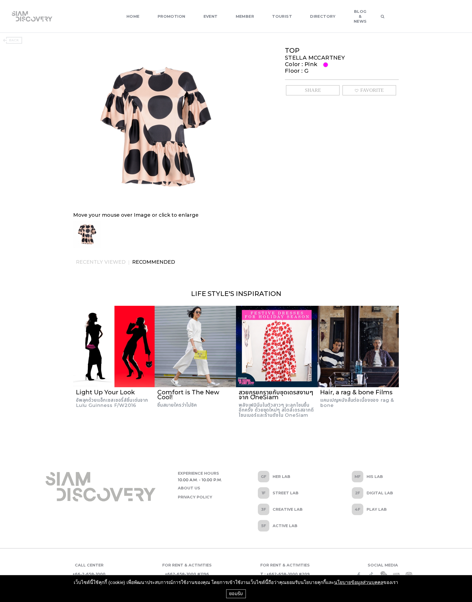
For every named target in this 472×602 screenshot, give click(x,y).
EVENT (210, 16)
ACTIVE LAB (285, 525)
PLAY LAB (377, 509)
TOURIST (282, 16)
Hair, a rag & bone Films (356, 392)
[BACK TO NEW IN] (12, 40)
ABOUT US (189, 488)
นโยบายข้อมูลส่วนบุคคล (358, 582)
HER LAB (281, 476)
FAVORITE (372, 90)
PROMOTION (171, 16)
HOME (133, 16)
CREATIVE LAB (288, 509)
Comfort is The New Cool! (188, 395)
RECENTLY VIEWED (101, 262)
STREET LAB (286, 493)
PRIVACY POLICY (195, 497)
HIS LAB (375, 476)
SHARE (313, 90)
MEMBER (245, 16)
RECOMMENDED (153, 262)
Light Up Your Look (105, 392)
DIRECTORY (323, 16)
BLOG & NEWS (360, 16)
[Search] (382, 16)
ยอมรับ (236, 593)
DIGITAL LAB (380, 493)
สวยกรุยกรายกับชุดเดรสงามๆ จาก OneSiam (276, 395)
